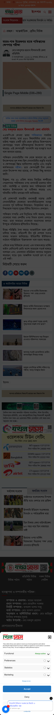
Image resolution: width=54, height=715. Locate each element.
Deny (27, 697)
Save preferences (27, 704)
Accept (27, 689)
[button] (49, 637)
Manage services (26, 681)
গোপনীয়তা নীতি (27, 711)
